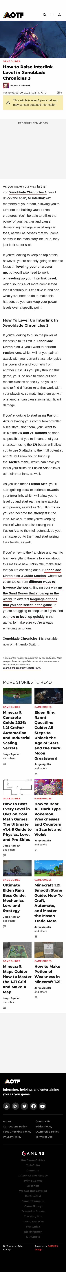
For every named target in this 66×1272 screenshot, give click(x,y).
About (7, 1121)
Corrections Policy (15, 1126)
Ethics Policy (44, 1126)
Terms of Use (44, 1136)
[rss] (6, 1106)
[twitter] (24, 1106)
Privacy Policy (12, 1136)
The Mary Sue (33, 1216)
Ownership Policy (47, 1131)
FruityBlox (33, 1226)
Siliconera (33, 1185)
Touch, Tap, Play (33, 1221)
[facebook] (33, 1106)
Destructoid (33, 1196)
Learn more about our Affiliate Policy (22, 668)
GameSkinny (33, 1206)
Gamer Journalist (33, 1201)
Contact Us (43, 1121)
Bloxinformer (33, 1231)
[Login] (59, 15)
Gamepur (33, 1170)
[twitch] (15, 1106)
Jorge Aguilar (11, 754)
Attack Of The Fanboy (33, 1175)
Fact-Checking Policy (17, 1131)
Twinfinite (33, 1165)
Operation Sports (33, 1211)
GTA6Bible (33, 1236)
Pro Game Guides (33, 1160)
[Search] (44, 15)
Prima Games (33, 1180)
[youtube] (42, 1106)
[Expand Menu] (52, 15)
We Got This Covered (33, 1191)
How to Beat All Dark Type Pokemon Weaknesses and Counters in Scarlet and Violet (48, 819)
